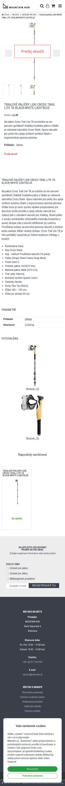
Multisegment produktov (22, 578)
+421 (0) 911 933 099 (32, 662)
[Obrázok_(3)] (32, 414)
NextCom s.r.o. (57, 783)
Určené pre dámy (19, 573)
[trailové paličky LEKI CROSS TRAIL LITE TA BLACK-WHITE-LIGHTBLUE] (32, 51)
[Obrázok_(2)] (32, 365)
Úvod (6, 15)
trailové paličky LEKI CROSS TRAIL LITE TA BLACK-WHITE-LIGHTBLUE (15, 473)
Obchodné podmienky (32, 692)
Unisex (28, 319)
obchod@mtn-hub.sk (32, 674)
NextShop (25, 783)
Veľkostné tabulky (32, 706)
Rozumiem (32, 769)
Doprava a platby (32, 711)
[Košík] (53, 6)
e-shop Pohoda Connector (40, 783)
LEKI (14, 115)
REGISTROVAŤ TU (44, 585)
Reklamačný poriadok (32, 701)
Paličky (15, 15)
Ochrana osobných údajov (32, 697)
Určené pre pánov (19, 568)
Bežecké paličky (29, 15)
